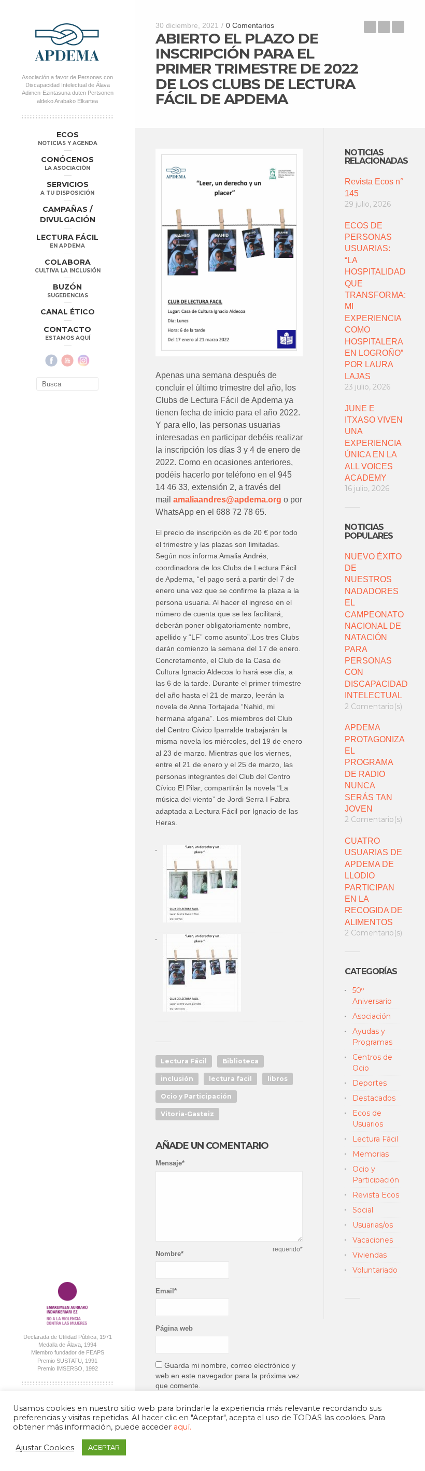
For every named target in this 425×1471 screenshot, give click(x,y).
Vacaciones (372, 1240)
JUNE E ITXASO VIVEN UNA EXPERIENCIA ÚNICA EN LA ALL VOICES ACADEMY (374, 443)
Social (362, 1210)
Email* (166, 1291)
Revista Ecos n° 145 (374, 187)
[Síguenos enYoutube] (67, 360)
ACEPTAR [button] (104, 1447)
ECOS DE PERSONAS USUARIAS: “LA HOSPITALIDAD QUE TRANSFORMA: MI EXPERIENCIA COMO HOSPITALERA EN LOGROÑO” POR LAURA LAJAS (374, 301)
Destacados (373, 1098)
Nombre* (169, 1254)
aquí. (182, 1427)
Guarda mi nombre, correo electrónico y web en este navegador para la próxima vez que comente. (227, 1375)
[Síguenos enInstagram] (83, 360)
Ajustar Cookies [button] (45, 1447)
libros (277, 1079)
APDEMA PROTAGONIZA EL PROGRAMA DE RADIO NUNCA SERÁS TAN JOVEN (374, 768)
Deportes (369, 1083)
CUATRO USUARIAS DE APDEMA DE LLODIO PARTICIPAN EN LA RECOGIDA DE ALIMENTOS (374, 882)
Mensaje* (170, 1163)
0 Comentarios (250, 25)
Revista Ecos (375, 1195)
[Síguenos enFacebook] (51, 360)
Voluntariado (375, 1270)
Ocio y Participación (196, 1096)
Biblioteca (240, 1061)
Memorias (370, 1154)
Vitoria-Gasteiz (187, 1114)
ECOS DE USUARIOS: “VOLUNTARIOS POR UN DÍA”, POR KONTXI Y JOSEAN (398, 27)
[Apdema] (67, 42)
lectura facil (230, 1079)
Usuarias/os (372, 1225)
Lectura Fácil (184, 1061)
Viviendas (369, 1255)
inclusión (177, 1079)
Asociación (371, 1016)
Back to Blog (384, 27)
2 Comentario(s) (373, 706)
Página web (174, 1328)
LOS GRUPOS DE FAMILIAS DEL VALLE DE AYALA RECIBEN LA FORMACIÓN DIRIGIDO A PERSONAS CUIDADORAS (370, 27)
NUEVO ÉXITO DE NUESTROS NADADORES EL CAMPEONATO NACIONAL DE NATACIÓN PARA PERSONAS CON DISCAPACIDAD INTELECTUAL (374, 626)
